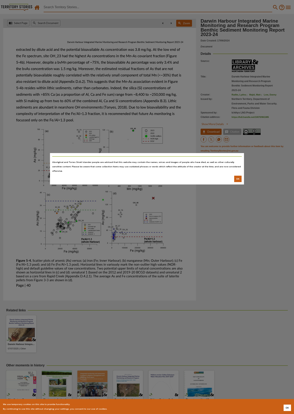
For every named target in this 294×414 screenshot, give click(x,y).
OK (238, 179)
